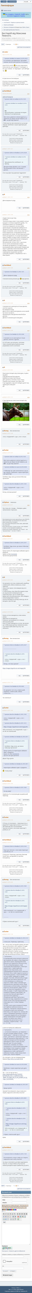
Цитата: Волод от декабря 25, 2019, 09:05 (15, 1098)
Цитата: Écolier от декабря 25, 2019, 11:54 (15, 1154)
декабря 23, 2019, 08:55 (7, 370)
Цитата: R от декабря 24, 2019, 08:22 (14, 686)
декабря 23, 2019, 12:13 (7, 397)
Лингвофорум (7, 5)
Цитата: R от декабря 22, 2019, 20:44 (14, 334)
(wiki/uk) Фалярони (8, 97)
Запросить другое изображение (17, 1251)
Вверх (3, 1185)
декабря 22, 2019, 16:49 (7, 267)
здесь (27, 14)
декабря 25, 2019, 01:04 (7, 820)
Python (24, 27)
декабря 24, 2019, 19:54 (7, 783)
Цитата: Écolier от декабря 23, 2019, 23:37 (15, 542)
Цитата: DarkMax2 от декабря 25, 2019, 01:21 (16, 938)
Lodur (6, 52)
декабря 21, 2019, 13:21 (7, 148)
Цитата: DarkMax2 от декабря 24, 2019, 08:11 (16, 736)
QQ (19, 75)
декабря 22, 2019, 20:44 (7, 303)
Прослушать (5, 1251)
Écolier (6, 450)
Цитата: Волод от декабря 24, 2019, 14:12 (15, 723)
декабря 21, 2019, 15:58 (7, 214)
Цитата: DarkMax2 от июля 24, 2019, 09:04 (16, 467)
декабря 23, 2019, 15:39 (7, 433)
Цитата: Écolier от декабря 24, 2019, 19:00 (15, 787)
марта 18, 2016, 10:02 (7, 54)
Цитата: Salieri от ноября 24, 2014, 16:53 (15, 99)
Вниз (3, 44)
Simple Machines (20, 1289)
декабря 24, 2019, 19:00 (7, 710)
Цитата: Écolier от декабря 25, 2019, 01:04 (15, 846)
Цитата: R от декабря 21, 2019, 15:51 (14, 271)
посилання (14, 554)
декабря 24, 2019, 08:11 (7, 538)
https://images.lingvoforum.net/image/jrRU (14, 668)
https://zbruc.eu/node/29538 (15, 1059)
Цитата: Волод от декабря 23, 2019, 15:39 (15, 484)
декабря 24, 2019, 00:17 (7, 505)
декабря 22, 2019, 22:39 (7, 330)
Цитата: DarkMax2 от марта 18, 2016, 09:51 (16, 58)
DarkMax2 (7, 91)
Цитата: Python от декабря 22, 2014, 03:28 (16, 152)
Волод (6, 431)
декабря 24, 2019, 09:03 (7, 612)
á (2, 1211)
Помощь (13, 1287)
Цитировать (26, 75)
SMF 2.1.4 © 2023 (12, 1289)
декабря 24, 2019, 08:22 (7, 580)
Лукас (27, 27)
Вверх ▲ (18, 1287)
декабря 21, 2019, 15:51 (7, 197)
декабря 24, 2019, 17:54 (7, 682)
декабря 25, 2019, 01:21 (7, 842)
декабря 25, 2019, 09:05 (7, 882)
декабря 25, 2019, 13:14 (7, 1150)
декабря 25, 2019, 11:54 (7, 934)
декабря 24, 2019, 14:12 (7, 641)
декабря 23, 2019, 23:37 (7, 452)
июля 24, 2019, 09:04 (7, 93)
